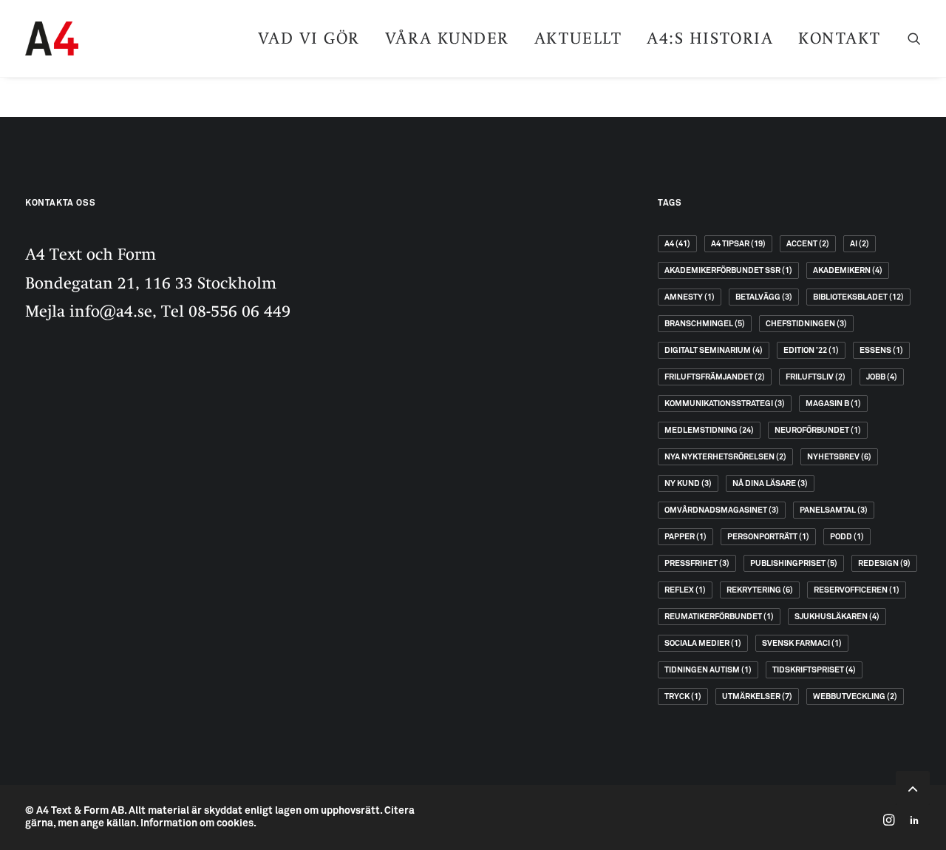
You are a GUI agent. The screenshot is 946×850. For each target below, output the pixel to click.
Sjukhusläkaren (836, 617)
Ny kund (688, 483)
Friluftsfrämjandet (714, 377)
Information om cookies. (198, 823)
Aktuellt (578, 38)
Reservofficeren (856, 590)
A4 (677, 244)
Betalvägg (763, 297)
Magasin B (833, 403)
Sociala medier (702, 643)
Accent (807, 244)
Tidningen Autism (708, 670)
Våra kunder (447, 38)
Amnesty (689, 297)
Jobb (881, 377)
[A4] (51, 38)
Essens (881, 350)
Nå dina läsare (770, 483)
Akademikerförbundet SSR (728, 270)
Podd (847, 537)
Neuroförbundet (818, 430)
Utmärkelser (757, 696)
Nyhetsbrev (839, 457)
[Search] (914, 38)
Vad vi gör (309, 38)
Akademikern (847, 270)
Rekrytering (759, 590)
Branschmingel (704, 324)
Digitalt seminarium (713, 350)
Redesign (884, 563)
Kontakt (839, 38)
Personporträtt (768, 537)
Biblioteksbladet (858, 297)
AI (859, 244)
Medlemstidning (709, 430)
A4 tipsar (738, 244)
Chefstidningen (806, 324)
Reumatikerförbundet (719, 617)
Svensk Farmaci (802, 643)
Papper (685, 537)
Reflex (685, 590)
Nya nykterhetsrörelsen (725, 457)
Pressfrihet (696, 563)
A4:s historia (710, 38)
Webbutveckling (855, 696)
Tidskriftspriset (814, 670)
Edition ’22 (811, 350)
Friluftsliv (815, 377)
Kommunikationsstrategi (724, 403)
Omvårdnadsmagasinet (721, 510)
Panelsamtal (834, 510)
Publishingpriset (793, 563)
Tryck (682, 696)
